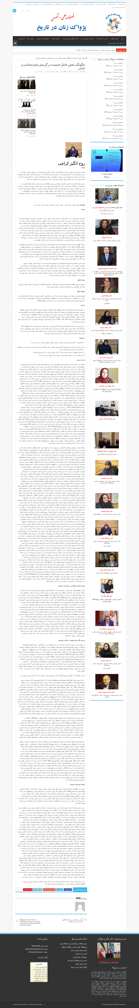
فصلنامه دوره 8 (118, 109)
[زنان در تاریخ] (70, 22)
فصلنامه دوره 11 (118, 129)
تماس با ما (36, 4)
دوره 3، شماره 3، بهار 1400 (114, 79)
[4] (25, 412)
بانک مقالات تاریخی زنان (72, 4)
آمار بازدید (28, 4)
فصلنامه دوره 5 (118, 89)
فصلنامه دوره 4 (118, 83)
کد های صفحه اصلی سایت (118, 7)
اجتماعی (74, 58)
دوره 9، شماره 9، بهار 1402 (114, 118)
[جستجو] (14, 10)
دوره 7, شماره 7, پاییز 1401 (114, 105)
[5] (62, 609)
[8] (35, 718)
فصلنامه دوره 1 (118, 63)
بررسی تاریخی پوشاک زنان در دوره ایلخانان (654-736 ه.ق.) (98, 50)
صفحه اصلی (122, 4)
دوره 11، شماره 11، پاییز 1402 (113, 132)
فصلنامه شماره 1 (107, 174)
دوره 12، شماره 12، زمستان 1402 (112, 138)
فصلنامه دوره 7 (118, 103)
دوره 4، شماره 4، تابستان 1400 (113, 85)
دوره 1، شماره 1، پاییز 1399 (114, 65)
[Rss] (27, 10)
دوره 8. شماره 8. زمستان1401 (113, 112)
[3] (64, 405)
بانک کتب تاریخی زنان (88, 4)
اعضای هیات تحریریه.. (47, 4)
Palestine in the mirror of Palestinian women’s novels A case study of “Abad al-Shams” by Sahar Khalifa (30, 921)
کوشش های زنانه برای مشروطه (28, 92)
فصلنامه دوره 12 (118, 136)
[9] (74, 798)
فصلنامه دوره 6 (118, 96)
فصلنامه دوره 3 (118, 76)
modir (81, 71)
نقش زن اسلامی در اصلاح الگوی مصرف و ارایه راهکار (72, 919)
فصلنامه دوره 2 (118, 69)
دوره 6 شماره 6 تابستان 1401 (114, 99)
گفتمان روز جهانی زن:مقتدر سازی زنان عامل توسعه (28, 111)
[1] (29, 298)
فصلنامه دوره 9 (118, 116)
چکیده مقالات (111, 4)
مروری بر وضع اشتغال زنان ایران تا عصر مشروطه (28, 131)
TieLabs (39, 1004)
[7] (74, 631)
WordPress (24, 1004)
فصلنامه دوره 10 (118, 122)
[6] (63, 612)
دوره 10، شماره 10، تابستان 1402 (112, 125)
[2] (44, 400)
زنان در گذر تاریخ (101, 4)
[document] (107, 307)
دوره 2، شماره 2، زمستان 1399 (113, 72)
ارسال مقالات (58, 4)
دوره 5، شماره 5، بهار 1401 (114, 92)
